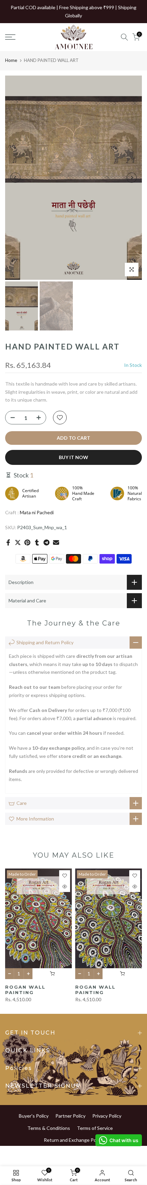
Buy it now (73, 457)
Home (11, 60)
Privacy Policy (106, 1116)
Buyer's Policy (34, 1116)
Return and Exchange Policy (73, 1140)
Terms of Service (95, 1128)
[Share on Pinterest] (27, 542)
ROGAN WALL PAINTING (25, 989)
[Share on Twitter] (18, 542)
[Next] (131, 178)
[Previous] (15, 178)
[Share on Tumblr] (37, 542)
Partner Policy (70, 1116)
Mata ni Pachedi (37, 512)
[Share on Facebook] (8, 542)
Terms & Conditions (48, 1128)
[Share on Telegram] (46, 542)
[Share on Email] (56, 542)
